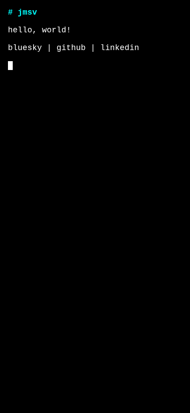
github (71, 47)
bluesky (25, 47)
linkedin (119, 47)
